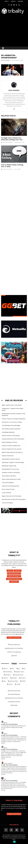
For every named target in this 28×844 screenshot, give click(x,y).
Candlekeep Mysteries (8, 432)
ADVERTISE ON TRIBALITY (14, 579)
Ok (14, 841)
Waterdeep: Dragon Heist (9, 465)
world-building (8, 671)
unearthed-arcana (19, 675)
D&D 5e (6, 668)
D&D (12, 668)
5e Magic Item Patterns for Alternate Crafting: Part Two (11, 139)
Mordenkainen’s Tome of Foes (10, 469)
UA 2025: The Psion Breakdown (9, 724)
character (5, 678)
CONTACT (17, 570)
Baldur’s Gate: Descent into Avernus (12, 452)
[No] (26, 838)
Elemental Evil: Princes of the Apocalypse (13, 499)
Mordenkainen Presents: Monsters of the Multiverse (13, 414)
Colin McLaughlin (8, 142)
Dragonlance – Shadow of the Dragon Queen (12, 409)
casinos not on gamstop (14, 652)
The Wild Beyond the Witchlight (11, 425)
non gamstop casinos (14, 701)
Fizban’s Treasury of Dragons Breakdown (13, 418)
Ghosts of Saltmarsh (8, 455)
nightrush (14, 655)
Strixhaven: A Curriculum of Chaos (12, 422)
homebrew (8, 675)
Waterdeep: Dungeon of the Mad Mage (13, 462)
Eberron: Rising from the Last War (11, 449)
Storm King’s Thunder (8, 489)
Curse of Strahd (6, 492)
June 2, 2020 (17, 169)
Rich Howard (6, 60)
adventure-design (13, 681)
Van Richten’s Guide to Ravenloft (11, 429)
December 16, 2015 (18, 60)
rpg (18, 668)
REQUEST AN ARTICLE (14, 573)
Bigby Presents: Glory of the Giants (12, 405)
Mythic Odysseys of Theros (9, 442)
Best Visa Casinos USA (14, 690)
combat (18, 684)
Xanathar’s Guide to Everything (10, 472)
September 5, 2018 (19, 142)
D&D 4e (10, 684)
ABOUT (10, 570)
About (6, 1)
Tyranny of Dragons (7, 502)
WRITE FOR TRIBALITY (14, 576)
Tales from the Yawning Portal (10, 486)
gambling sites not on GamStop (14, 648)
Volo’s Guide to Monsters (9, 476)
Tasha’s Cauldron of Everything (10, 435)
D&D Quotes (14, 705)
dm (24, 668)
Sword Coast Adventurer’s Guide (11, 479)
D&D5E (23, 681)
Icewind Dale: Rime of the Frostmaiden (13, 439)
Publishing (20, 1)
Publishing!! (14, 581)
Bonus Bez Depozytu (14, 694)
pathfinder (14, 678)
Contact (13, 1)
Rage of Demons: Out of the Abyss (11, 496)
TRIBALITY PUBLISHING (14, 637)
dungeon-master (20, 671)
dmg (4, 681)
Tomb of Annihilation (8, 482)
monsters (23, 678)
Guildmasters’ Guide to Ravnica (11, 459)
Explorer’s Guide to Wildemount (11, 445)
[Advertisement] (14, 30)
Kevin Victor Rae (7, 169)
